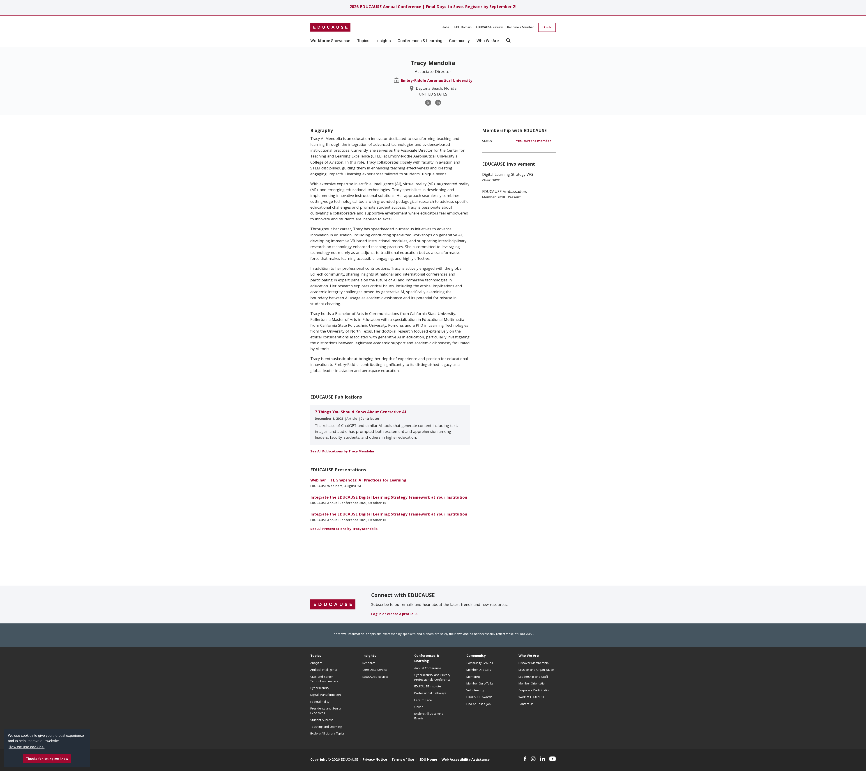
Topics (315, 656)
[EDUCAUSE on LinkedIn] (542, 759)
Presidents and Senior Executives (325, 711)
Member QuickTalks (479, 683)
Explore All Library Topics (327, 733)
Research (368, 663)
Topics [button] (363, 41)
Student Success (321, 720)
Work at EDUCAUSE (531, 697)
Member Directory (478, 670)
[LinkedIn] (438, 103)
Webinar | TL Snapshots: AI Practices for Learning (358, 480)
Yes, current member (533, 141)
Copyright (318, 760)
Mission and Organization (536, 670)
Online (418, 707)
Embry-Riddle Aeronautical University (436, 81)
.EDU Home (428, 760)
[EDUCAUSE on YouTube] (552, 759)
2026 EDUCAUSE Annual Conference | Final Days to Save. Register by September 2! (433, 7)
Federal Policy (319, 702)
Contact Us (525, 704)
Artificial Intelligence (324, 670)
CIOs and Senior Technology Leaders (324, 679)
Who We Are (528, 656)
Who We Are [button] (488, 41)
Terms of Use (403, 760)
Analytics (316, 663)
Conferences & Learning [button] (420, 41)
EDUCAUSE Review (489, 27)
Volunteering (475, 690)
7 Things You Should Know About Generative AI (360, 412)
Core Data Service (374, 670)
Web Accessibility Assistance (466, 760)
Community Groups (479, 663)
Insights (369, 656)
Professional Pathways (430, 693)
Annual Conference (427, 668)
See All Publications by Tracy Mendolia (342, 452)
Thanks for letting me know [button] (47, 758)
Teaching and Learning (326, 727)
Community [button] (459, 41)
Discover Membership (533, 663)
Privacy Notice (375, 760)
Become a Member (520, 27)
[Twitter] (428, 103)
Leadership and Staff (533, 677)
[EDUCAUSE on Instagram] (533, 759)
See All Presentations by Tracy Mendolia (344, 529)
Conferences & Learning (426, 658)
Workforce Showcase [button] (330, 41)
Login (547, 27)
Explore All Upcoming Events (428, 716)
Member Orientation (532, 683)
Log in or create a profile (392, 614)
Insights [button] (383, 41)
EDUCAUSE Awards (479, 697)
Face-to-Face (423, 700)
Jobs (445, 27)
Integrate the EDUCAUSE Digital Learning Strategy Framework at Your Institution (388, 498)
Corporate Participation (534, 690)
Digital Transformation (325, 695)
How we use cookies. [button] (26, 747)
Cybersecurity (319, 688)
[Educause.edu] (332, 605)
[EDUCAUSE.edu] (330, 27)
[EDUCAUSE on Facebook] (525, 759)
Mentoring (473, 677)
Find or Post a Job (478, 704)
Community (476, 656)
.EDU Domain (463, 27)
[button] (508, 42)
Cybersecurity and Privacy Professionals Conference (432, 677)
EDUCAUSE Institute (427, 686)
